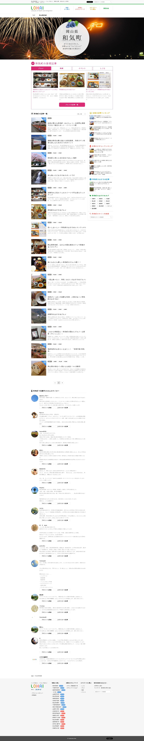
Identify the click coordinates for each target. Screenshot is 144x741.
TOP (33, 15)
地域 (83, 690)
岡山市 (108, 201)
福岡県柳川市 (58, 721)
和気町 (100, 201)
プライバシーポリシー (37, 693)
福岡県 (100, 203)
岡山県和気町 (58, 696)
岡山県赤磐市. (58, 702)
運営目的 (106, 8)
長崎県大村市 (58, 715)
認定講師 (94, 208)
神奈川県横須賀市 (59, 707)
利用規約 (34, 695)
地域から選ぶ (67, 8)
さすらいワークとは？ (72, 687)
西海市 (100, 198)
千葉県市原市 (58, 687)
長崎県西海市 (58, 698)
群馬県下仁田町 (59, 717)
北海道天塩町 (58, 700)
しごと (83, 685)
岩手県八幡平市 (59, 724)
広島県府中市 (58, 711)
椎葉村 (93, 206)
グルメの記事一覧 (72, 105)
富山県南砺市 (58, 726)
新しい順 (80, 113)
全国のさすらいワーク (80, 8)
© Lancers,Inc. (72, 738)
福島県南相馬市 (59, 690)
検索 (111, 2)
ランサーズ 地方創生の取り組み (102, 687)
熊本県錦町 (57, 685)
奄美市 (93, 203)
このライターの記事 (62, 407)
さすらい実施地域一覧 (72, 685)
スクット (109, 206)
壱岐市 (108, 203)
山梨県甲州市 (58, 694)
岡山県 (93, 201)
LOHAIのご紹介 (98, 685)
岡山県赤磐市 (58, 719)
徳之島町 (101, 206)
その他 (57, 692)
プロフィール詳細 (46, 407)
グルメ (83, 687)
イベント (84, 692)
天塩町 (108, 198)
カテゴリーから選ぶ (93, 8)
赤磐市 (93, 198)
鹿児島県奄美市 (59, 713)
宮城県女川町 (58, 728)
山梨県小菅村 (58, 709)
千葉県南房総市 (59, 704)
